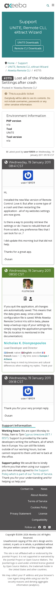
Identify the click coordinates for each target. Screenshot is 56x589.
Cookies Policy (39, 507)
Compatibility (39, 519)
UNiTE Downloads (28, 42)
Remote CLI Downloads (28, 48)
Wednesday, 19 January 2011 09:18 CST (30, 380)
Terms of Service (37, 501)
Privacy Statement (20, 513)
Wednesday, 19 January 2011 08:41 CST (30, 164)
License (43, 513)
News (44, 489)
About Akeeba (39, 495)
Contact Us (27, 489)
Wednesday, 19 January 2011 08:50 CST (30, 272)
